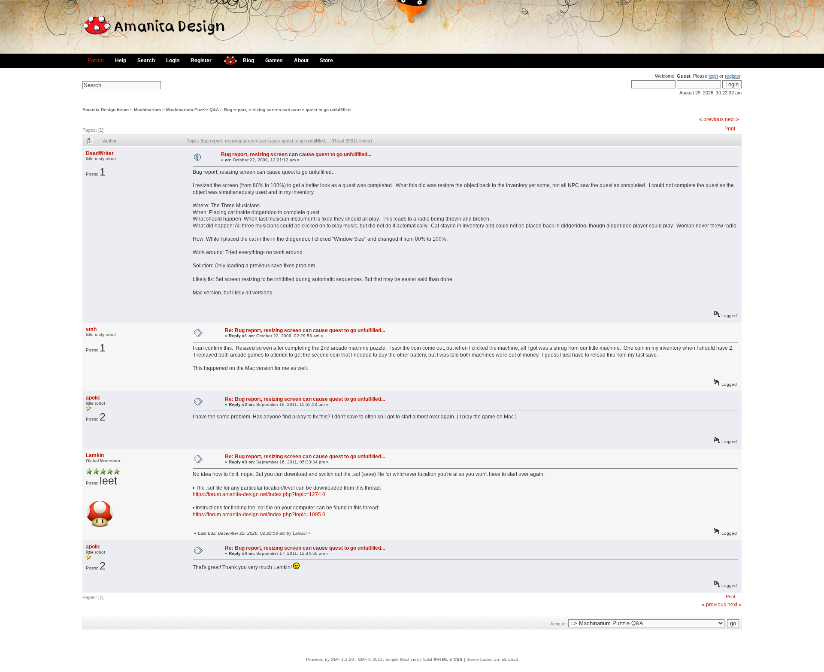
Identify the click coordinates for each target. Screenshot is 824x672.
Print (729, 129)
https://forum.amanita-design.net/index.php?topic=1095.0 (259, 515)
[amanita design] (227, 59)
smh (91, 329)
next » (732, 119)
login (713, 76)
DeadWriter (100, 153)
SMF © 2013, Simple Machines (388, 659)
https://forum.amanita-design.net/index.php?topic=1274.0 (259, 494)
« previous (711, 119)
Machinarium (147, 109)
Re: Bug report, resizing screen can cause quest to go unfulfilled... (305, 330)
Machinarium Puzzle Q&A (192, 109)
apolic (93, 398)
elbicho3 (510, 659)
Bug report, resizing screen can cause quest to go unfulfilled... (289, 109)
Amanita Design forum (105, 109)
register (732, 76)
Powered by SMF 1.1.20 (330, 659)
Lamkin (95, 455)
